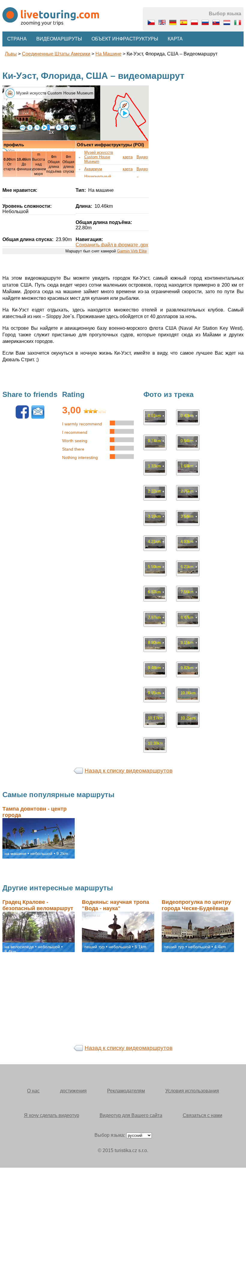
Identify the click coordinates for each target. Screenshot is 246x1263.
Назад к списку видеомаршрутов (128, 770)
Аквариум (93, 169)
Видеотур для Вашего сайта (131, 1115)
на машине (108, 53)
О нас (33, 1090)
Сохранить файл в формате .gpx (112, 244)
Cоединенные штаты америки (56, 53)
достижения (73, 1090)
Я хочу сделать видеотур (51, 1115)
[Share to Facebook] (22, 417)
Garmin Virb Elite (132, 251)
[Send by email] (38, 417)
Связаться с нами (202, 1115)
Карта (175, 38)
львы (11, 53)
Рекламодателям (126, 1090)
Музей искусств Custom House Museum (98, 157)
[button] (124, 105)
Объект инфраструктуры (125, 38)
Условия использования (192, 1090)
